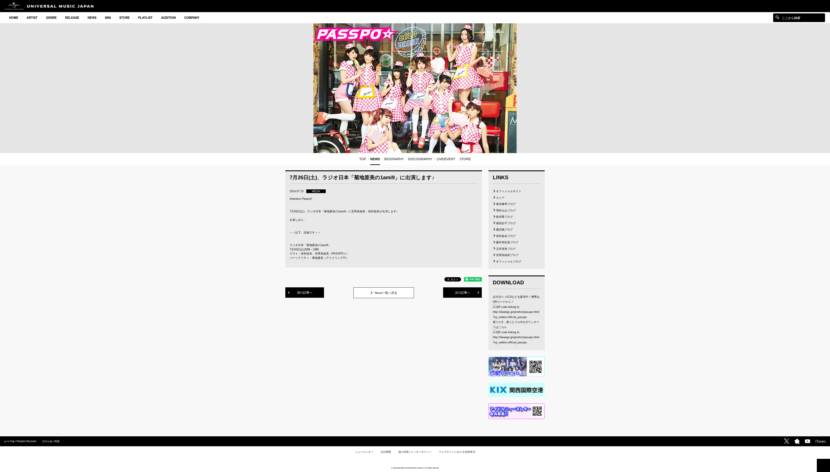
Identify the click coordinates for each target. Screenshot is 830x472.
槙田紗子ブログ (506, 223)
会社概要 (386, 452)
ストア (500, 197)
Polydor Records (26, 441)
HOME (13, 17)
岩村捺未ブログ (506, 236)
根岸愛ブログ (504, 216)
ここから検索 (777, 17)
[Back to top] (823, 465)
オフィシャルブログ (508, 261)
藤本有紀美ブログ (507, 242)
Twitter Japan (786, 441)
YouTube (807, 441)
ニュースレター (364, 452)
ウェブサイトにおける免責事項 (457, 452)
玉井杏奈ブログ (506, 248)
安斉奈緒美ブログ (507, 255)
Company (191, 17)
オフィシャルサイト (508, 191)
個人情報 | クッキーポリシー (414, 452)
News (92, 17)
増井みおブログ (506, 210)
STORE (124, 17)
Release (72, 17)
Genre (51, 17)
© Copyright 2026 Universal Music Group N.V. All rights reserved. (415, 468)
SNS (108, 17)
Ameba (797, 441)
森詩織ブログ (504, 229)
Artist (32, 17)
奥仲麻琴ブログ (506, 204)
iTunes (821, 441)
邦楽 (57, 441)
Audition (168, 17)
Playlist (145, 17)
